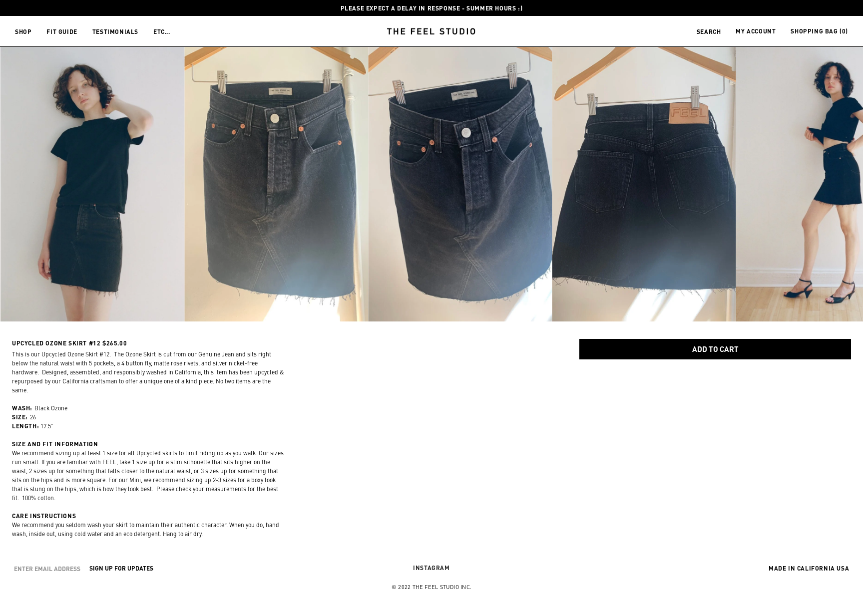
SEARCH (709, 31)
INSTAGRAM (431, 567)
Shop (23, 31)
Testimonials (115, 31)
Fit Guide (61, 31)
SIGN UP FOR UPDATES (121, 568)
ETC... (161, 31)
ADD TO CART (715, 348)
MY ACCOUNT (756, 30)
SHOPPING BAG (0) (819, 30)
